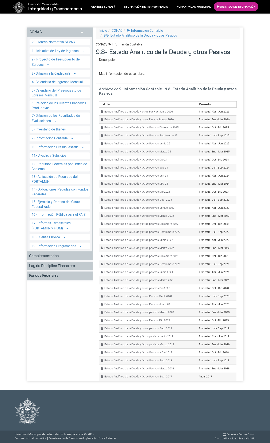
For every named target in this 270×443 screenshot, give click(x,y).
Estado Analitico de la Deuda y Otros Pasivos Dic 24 (135, 159)
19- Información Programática (54, 246)
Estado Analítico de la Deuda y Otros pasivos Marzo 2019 (138, 344)
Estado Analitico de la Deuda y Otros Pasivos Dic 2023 (136, 191)
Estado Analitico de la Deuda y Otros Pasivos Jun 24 (135, 175)
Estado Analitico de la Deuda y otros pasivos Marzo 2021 (138, 280)
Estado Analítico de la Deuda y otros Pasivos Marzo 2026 (138, 119)
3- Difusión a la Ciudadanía (51, 73)
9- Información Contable (50, 138)
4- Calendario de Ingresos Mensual (57, 82)
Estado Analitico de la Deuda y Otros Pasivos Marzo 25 (137, 151)
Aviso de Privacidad (226, 438)
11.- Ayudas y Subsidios (49, 156)
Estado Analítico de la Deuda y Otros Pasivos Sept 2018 (137, 360)
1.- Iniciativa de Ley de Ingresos (55, 51)
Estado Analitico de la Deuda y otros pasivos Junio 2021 (138, 272)
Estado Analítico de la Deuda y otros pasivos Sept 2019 (137, 328)
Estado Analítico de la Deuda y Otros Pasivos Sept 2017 (137, 376)
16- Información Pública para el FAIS (59, 215)
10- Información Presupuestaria (55, 147)
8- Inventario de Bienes (49, 129)
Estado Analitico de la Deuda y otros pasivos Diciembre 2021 (140, 256)
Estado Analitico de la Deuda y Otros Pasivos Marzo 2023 (138, 215)
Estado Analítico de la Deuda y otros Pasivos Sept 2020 (137, 296)
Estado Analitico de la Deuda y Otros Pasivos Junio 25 (136, 143)
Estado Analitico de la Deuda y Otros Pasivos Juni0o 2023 (138, 207)
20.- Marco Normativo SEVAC (53, 42)
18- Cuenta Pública (46, 237)
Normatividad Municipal (194, 6)
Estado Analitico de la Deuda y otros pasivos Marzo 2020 (138, 312)
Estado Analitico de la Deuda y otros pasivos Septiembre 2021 (141, 264)
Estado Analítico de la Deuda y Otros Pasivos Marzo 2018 (138, 368)
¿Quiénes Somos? (103, 6)
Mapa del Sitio (247, 438)
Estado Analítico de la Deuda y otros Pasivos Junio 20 (136, 304)
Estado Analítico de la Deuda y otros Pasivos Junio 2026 (138, 111)
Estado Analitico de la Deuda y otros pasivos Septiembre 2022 (141, 231)
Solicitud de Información (237, 6)
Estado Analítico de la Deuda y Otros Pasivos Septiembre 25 (140, 135)
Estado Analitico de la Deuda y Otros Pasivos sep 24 (135, 167)
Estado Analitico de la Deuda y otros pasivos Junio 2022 (138, 239)
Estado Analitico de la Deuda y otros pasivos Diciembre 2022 (140, 223)
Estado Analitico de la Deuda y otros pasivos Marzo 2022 (138, 248)
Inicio (103, 31)
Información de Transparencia (146, 6)
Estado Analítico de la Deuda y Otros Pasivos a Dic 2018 (137, 352)
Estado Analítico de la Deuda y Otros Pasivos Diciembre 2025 (140, 127)
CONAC (117, 31)
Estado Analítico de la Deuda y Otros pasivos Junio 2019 (138, 336)
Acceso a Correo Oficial (240, 434)
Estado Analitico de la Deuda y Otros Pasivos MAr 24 (135, 183)
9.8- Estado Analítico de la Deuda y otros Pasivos (140, 35)
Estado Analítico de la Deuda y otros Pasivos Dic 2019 (136, 320)
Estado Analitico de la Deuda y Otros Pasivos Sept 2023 (137, 199)
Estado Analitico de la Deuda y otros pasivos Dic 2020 (136, 288)
